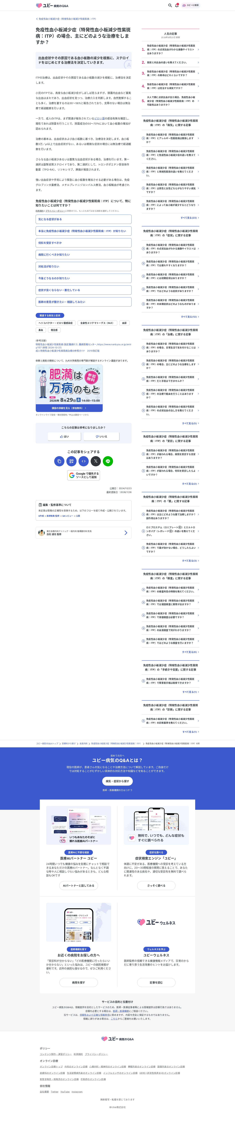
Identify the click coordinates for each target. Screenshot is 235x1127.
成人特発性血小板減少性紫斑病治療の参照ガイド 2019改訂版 (68, 350)
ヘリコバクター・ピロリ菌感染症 (56, 323)
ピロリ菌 (99, 118)
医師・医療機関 (121, 1011)
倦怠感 (54, 330)
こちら (114, 1018)
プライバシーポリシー (55, 211)
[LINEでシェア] (108, 461)
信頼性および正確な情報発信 (95, 1014)
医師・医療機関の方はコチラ (117, 790)
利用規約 (39, 211)
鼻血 (41, 330)
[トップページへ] (117, 1041)
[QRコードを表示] (71, 461)
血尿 (124, 323)
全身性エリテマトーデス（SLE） (97, 323)
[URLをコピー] (59, 461)
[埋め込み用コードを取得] (83, 461)
